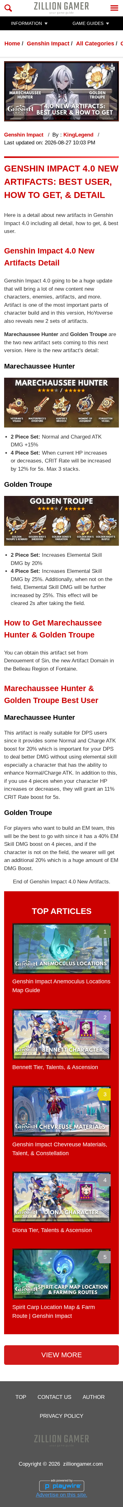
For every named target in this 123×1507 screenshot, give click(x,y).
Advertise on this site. (61, 1495)
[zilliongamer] (61, 8)
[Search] (8, 8)
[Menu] (114, 8)
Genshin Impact (48, 43)
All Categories (95, 43)
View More (61, 1355)
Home (12, 43)
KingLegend (79, 135)
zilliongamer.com (83, 1464)
